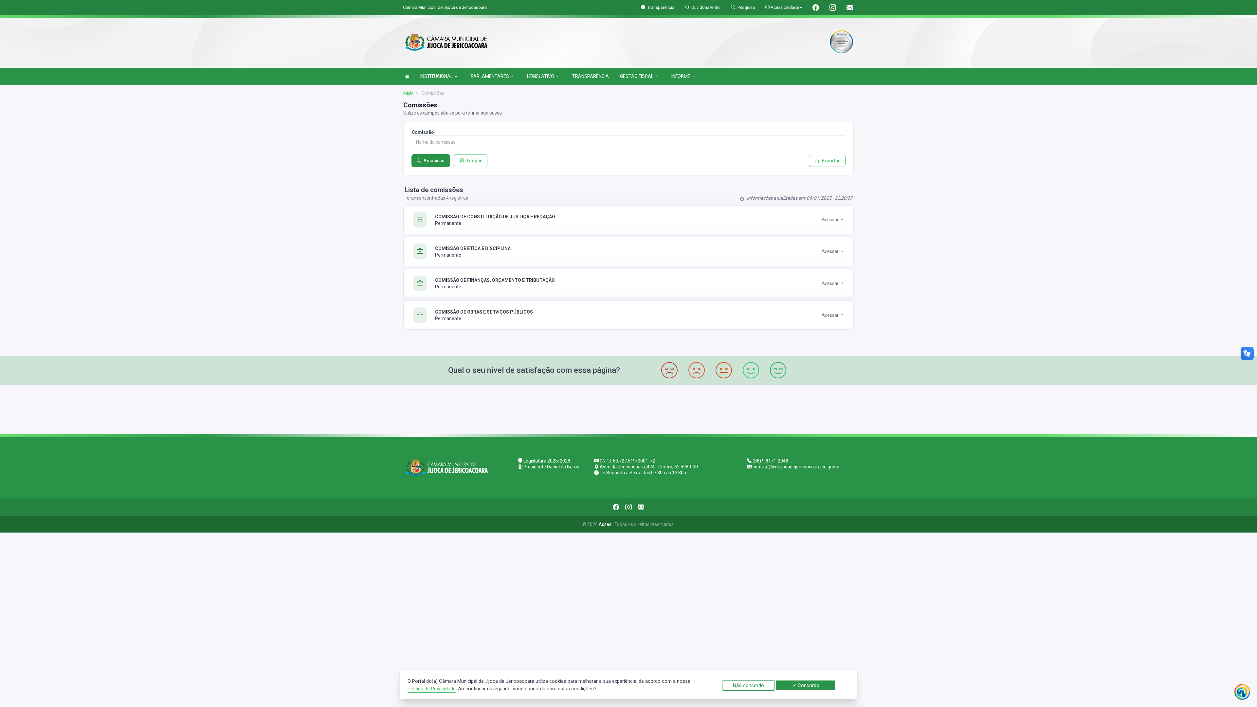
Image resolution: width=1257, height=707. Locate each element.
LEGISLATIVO (540, 76)
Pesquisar (434, 160)
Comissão (423, 132)
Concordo (807, 685)
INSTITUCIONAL (436, 76)
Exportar (831, 160)
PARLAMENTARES (490, 76)
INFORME (680, 76)
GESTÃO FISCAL (636, 76)
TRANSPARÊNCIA (590, 76)
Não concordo (748, 685)
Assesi (605, 524)
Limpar (474, 160)
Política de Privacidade (432, 689)
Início (408, 93)
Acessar (831, 219)
